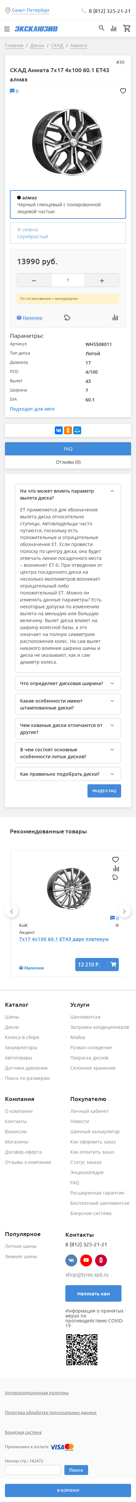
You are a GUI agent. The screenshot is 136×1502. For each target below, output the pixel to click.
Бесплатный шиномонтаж (99, 1203)
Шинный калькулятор (95, 1131)
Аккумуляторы (21, 1047)
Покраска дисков (89, 1057)
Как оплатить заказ (92, 1152)
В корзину (68, 1490)
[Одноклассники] (68, 430)
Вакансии (16, 1131)
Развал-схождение (91, 1047)
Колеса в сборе (22, 1037)
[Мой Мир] (77, 430)
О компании (19, 1111)
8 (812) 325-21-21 (110, 10)
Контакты (16, 1121)
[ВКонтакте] (59, 430)
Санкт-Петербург (31, 10)
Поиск (76, 1470)
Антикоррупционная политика (37, 1392)
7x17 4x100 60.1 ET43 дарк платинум (64, 939)
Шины (12, 1017)
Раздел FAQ (104, 791)
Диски (12, 1027)
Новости (79, 1121)
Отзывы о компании (28, 1162)
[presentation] (11, 911)
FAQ (68, 449)
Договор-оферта (23, 1152)
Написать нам (93, 1293)
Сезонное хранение (93, 1068)
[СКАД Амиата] (67, 142)
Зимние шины (21, 1256)
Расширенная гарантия (97, 1193)
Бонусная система (91, 1213)
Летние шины (21, 1246)
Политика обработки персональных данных (51, 1412)
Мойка (77, 1037)
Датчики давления (26, 1068)
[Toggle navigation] (6, 28)
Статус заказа (85, 1162)
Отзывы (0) (68, 462)
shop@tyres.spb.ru (87, 1275)
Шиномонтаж (85, 1017)
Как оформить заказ (93, 1142)
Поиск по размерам (27, 1078)
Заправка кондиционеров (99, 1027)
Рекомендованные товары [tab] (48, 831)
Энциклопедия (87, 1172)
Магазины (16, 1142)
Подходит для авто (32, 409)
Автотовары (18, 1057)
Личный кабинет (89, 1111)
